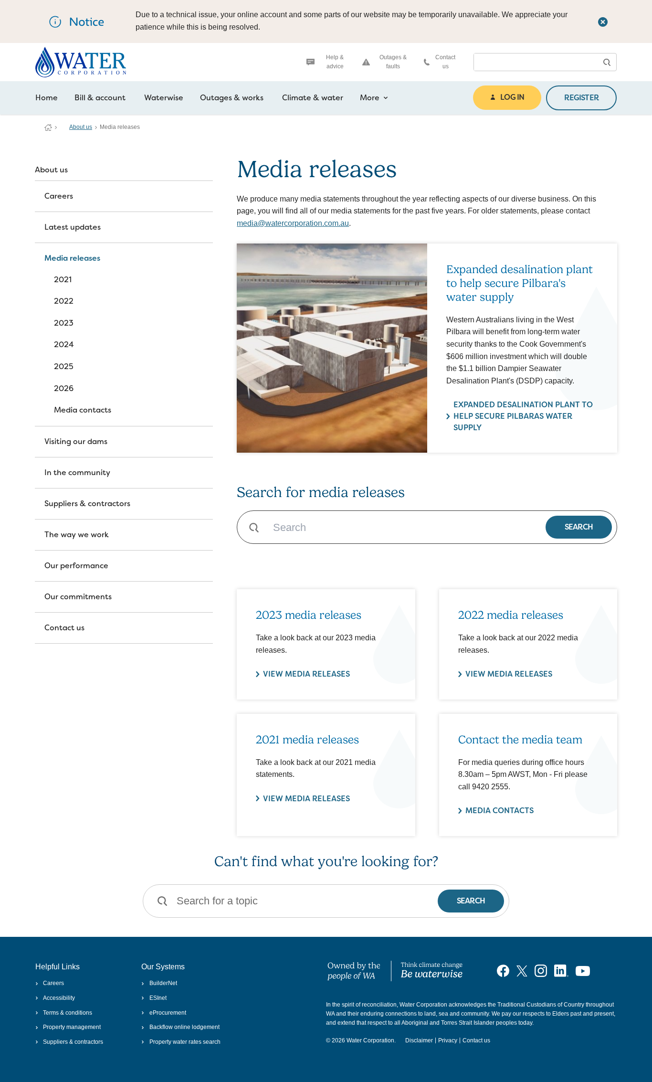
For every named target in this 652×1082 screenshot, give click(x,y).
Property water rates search (184, 1042)
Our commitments (78, 597)
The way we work (76, 535)
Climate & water (312, 98)
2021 (63, 280)
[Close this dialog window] (603, 21)
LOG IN (512, 97)
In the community (77, 472)
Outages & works (231, 98)
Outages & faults (393, 62)
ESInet (157, 998)
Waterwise (163, 98)
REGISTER (581, 98)
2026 (64, 388)
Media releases (72, 258)
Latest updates (72, 227)
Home (46, 98)
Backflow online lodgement (184, 1027)
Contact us (445, 62)
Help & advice (335, 62)
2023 (64, 323)
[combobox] (535, 62)
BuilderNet (163, 983)
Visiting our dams (75, 441)
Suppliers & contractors (87, 504)
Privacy (447, 1040)
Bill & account (100, 98)
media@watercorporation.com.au (293, 223)
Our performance (76, 566)
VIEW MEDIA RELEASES (306, 674)
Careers (58, 196)
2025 (64, 366)
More (369, 98)
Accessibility (59, 998)
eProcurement (167, 1012)
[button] (606, 62)
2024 (64, 344)
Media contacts (82, 410)
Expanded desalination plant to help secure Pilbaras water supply (523, 416)
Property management (72, 1027)
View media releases (306, 799)
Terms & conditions (67, 1012)
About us (80, 127)
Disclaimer (419, 1040)
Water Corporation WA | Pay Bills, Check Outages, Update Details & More (48, 127)
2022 (64, 301)
